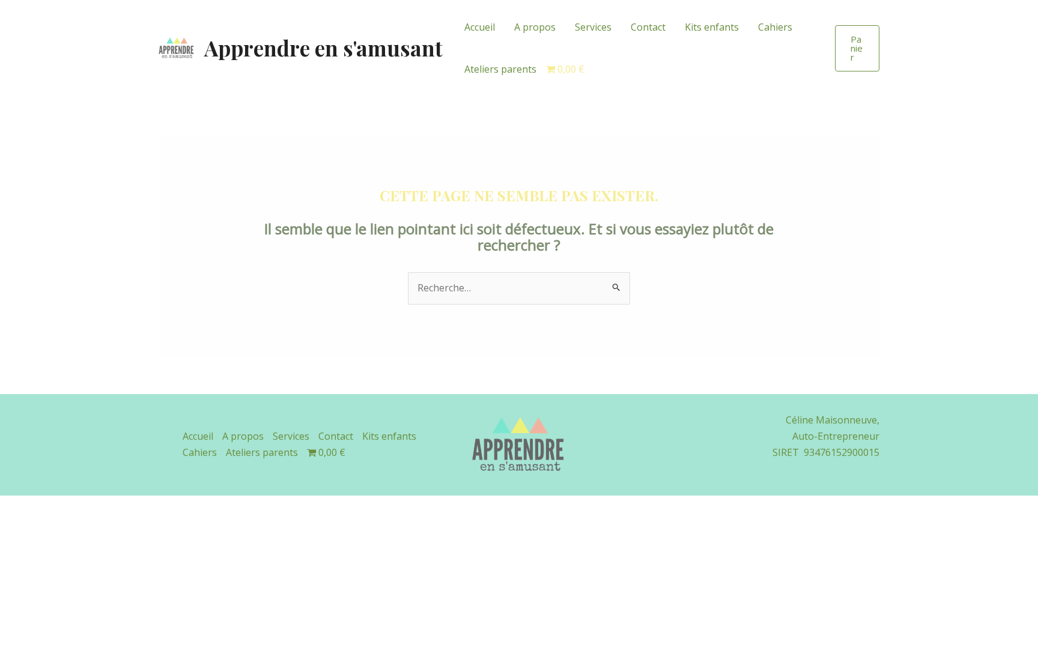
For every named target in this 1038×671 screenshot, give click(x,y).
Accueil (479, 27)
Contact (648, 27)
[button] (857, 48)
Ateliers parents (500, 69)
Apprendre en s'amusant (323, 48)
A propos (535, 27)
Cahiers (775, 27)
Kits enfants (712, 27)
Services (593, 27)
